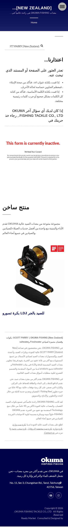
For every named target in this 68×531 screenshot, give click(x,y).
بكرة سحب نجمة (19, 428)
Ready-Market (28, 518)
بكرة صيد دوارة (19, 424)
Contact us (49, 433)
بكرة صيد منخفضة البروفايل (40, 428)
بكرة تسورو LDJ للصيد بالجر (23, 313)
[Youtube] (51, 495)
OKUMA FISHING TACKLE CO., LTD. (33, 511)
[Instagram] (58, 495)
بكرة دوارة (58, 428)
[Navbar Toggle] (62, 6)
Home (34, 22)
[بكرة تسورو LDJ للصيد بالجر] (34, 275)
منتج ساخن (15, 207)
